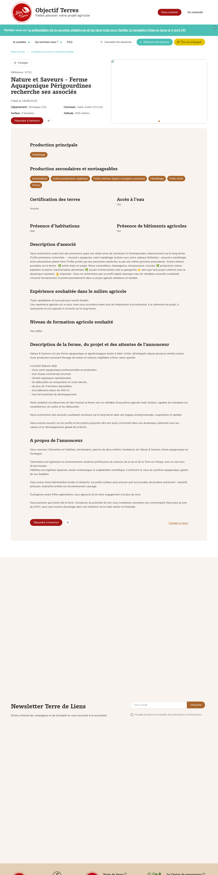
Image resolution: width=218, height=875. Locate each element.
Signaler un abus (178, 523)
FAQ (69, 42)
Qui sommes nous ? (46, 42)
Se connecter (195, 12)
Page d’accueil (18, 51)
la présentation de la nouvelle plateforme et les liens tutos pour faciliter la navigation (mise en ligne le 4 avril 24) (107, 30)
